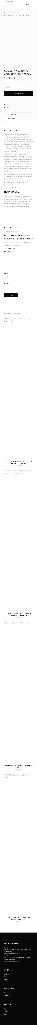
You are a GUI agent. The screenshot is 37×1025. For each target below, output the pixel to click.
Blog (5, 980)
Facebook (6, 993)
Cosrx (9, 107)
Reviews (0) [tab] (11, 119)
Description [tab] (12, 114)
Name (6, 273)
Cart (5, 1014)
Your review (8, 252)
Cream (18, 13)
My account (7, 1009)
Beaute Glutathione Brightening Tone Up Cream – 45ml (18, 462)
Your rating (8, 248)
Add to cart (18, 93)
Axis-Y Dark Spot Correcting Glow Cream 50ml (18, 919)
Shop (5, 977)
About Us (6, 974)
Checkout (6, 1012)
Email (6, 283)
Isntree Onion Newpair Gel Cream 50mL (18, 767)
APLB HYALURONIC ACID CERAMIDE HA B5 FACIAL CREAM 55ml (19, 614)
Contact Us (7, 996)
